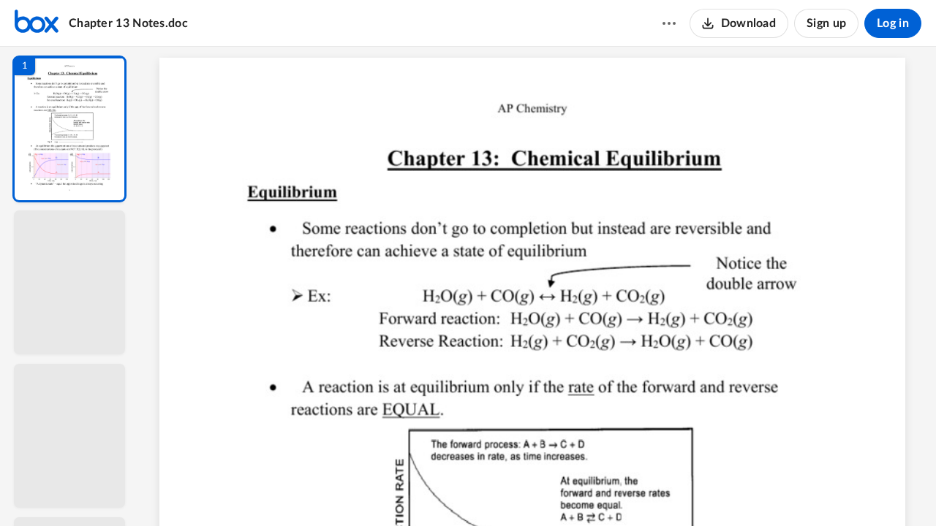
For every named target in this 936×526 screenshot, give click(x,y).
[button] (69, 129)
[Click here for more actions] (669, 23)
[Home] (36, 23)
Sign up (826, 23)
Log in (893, 23)
